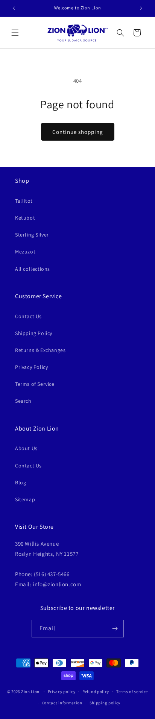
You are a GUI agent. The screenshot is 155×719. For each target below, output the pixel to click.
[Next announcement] (141, 8)
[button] (15, 32)
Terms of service (132, 691)
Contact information (62, 702)
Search (23, 400)
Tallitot (24, 200)
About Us (26, 448)
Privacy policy (62, 691)
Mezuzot (25, 251)
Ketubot (25, 217)
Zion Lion (30, 691)
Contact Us (28, 316)
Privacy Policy (31, 367)
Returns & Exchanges (40, 350)
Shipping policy (105, 702)
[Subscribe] (115, 628)
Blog (20, 482)
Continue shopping (77, 131)
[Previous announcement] (14, 8)
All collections (32, 268)
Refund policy (95, 691)
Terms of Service (35, 384)
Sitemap (25, 499)
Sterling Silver (32, 234)
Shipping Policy (33, 333)
